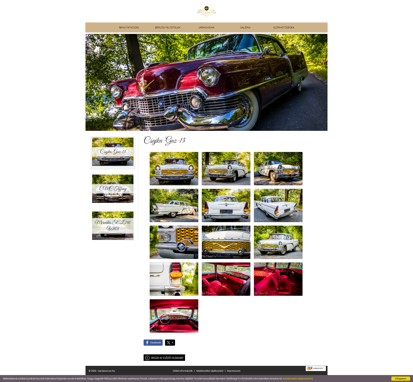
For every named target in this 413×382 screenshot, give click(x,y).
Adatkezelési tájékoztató (209, 370)
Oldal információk (183, 370)
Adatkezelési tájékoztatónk (298, 378)
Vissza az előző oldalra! (167, 358)
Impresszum (233, 370)
